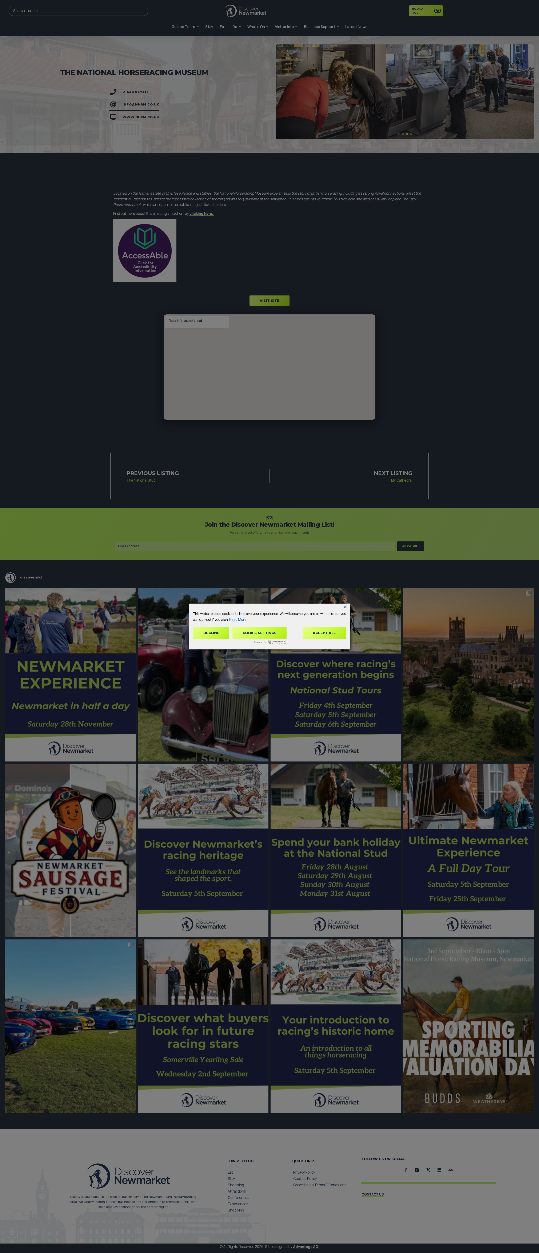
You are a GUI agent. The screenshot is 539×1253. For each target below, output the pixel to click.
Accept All (324, 633)
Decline (211, 633)
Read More (238, 619)
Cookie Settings (259, 633)
